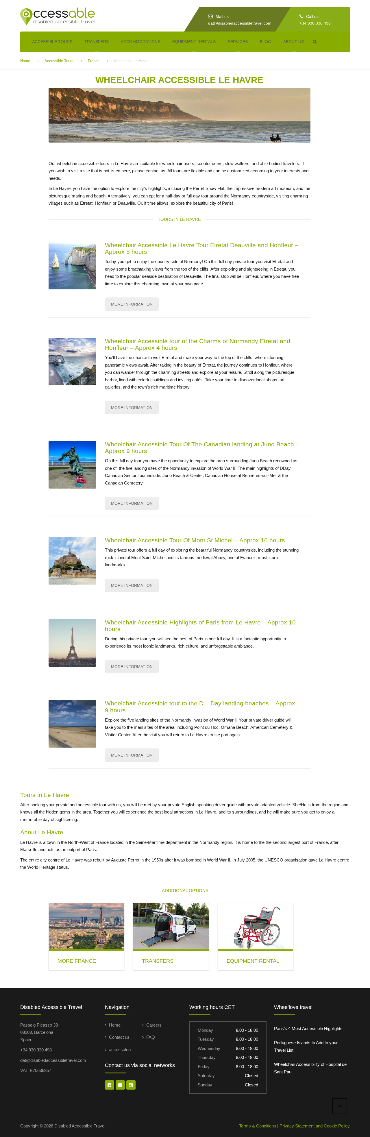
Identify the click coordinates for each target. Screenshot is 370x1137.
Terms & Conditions (257, 1125)
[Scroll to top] (339, 1106)
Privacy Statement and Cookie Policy (315, 1125)
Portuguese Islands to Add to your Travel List (306, 1046)
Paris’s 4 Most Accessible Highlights (308, 1028)
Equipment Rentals (194, 41)
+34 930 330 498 (315, 23)
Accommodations (140, 41)
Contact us (119, 1037)
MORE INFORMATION (132, 304)
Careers (154, 1025)
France (93, 61)
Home (25, 61)
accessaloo (120, 1049)
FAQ (150, 1037)
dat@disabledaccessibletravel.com (239, 23)
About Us (293, 41)
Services (238, 41)
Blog (265, 41)
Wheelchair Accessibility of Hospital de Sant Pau (310, 1068)
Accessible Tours (52, 41)
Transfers (96, 41)
